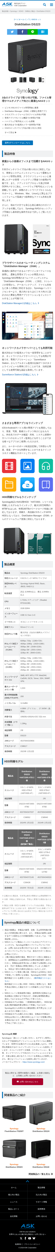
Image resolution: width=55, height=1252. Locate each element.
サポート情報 (41, 1202)
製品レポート (13, 1209)
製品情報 (5, 11)
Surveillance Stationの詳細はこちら (19, 374)
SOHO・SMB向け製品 (27, 11)
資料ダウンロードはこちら (17, 143)
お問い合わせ (41, 1216)
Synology (13, 11)
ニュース (13, 1202)
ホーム (14, 1187)
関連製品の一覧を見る (39, 1174)
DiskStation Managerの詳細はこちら (19, 303)
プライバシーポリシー (32, 1244)
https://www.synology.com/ (34, 1062)
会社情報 (13, 1216)
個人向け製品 (13, 1195)
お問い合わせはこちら (29, 1082)
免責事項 (18, 1244)
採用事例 (41, 1209)
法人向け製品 (41, 1195)
